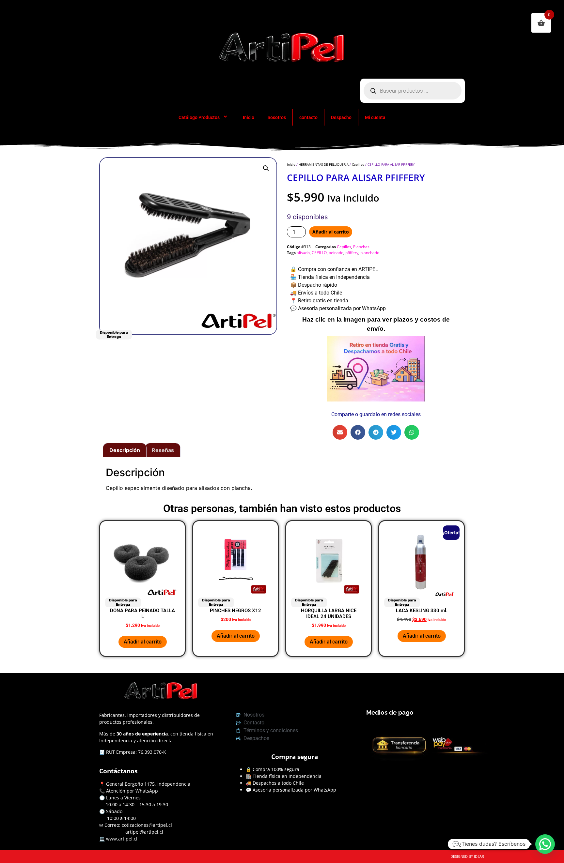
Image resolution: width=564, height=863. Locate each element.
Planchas (361, 247)
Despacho (341, 117)
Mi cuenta (375, 117)
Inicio (248, 117)
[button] (266, 168)
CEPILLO (319, 252)
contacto (308, 117)
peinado (336, 252)
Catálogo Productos (199, 117)
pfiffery (351, 252)
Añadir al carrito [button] (143, 642)
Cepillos (358, 164)
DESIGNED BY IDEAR (467, 856)
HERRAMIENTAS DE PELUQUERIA (324, 164)
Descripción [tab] (124, 450)
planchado (369, 252)
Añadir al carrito (330, 232)
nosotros (277, 117)
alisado (303, 252)
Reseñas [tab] (163, 450)
